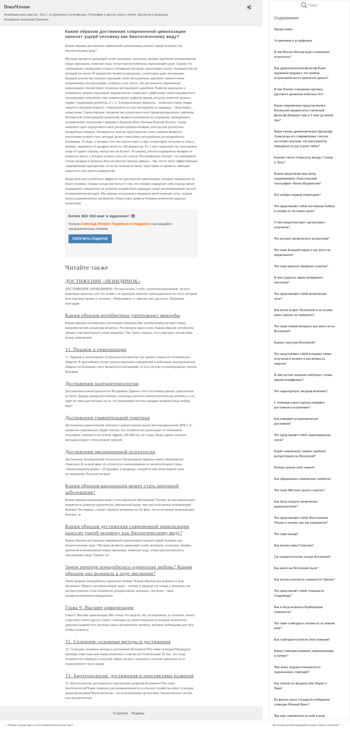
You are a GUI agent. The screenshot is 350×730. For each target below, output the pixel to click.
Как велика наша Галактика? (294, 545)
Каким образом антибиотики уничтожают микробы (122, 315)
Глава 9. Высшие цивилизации (99, 607)
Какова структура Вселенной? (295, 342)
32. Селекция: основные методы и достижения (118, 641)
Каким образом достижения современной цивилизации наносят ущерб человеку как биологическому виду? (127, 529)
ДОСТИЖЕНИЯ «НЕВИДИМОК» (102, 281)
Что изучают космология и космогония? (301, 238)
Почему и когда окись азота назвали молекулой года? (40, 725)
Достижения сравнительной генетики (107, 417)
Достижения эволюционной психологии (110, 451)
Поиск (308, 5)
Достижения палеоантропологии (102, 383)
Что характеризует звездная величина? (301, 391)
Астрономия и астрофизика (293, 40)
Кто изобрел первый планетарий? (297, 194)
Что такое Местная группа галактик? (299, 490)
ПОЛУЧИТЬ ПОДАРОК (90, 238)
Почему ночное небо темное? (294, 467)
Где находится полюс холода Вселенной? (302, 556)
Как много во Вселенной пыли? (296, 568)
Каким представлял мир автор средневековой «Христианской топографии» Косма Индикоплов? (297, 178)
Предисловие (283, 29)
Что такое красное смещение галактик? (301, 266)
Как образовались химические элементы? (303, 478)
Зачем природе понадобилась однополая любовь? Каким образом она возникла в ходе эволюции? (128, 569)
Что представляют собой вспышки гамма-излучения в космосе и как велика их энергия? (303, 358)
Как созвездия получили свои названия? (302, 639)
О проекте (120, 713)
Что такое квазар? (286, 534)
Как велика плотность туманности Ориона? (304, 579)
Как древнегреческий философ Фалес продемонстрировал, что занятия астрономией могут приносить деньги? (301, 73)
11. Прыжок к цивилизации (95, 349)
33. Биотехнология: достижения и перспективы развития (129, 675)
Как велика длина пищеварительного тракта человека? (306, 725)
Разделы (137, 713)
